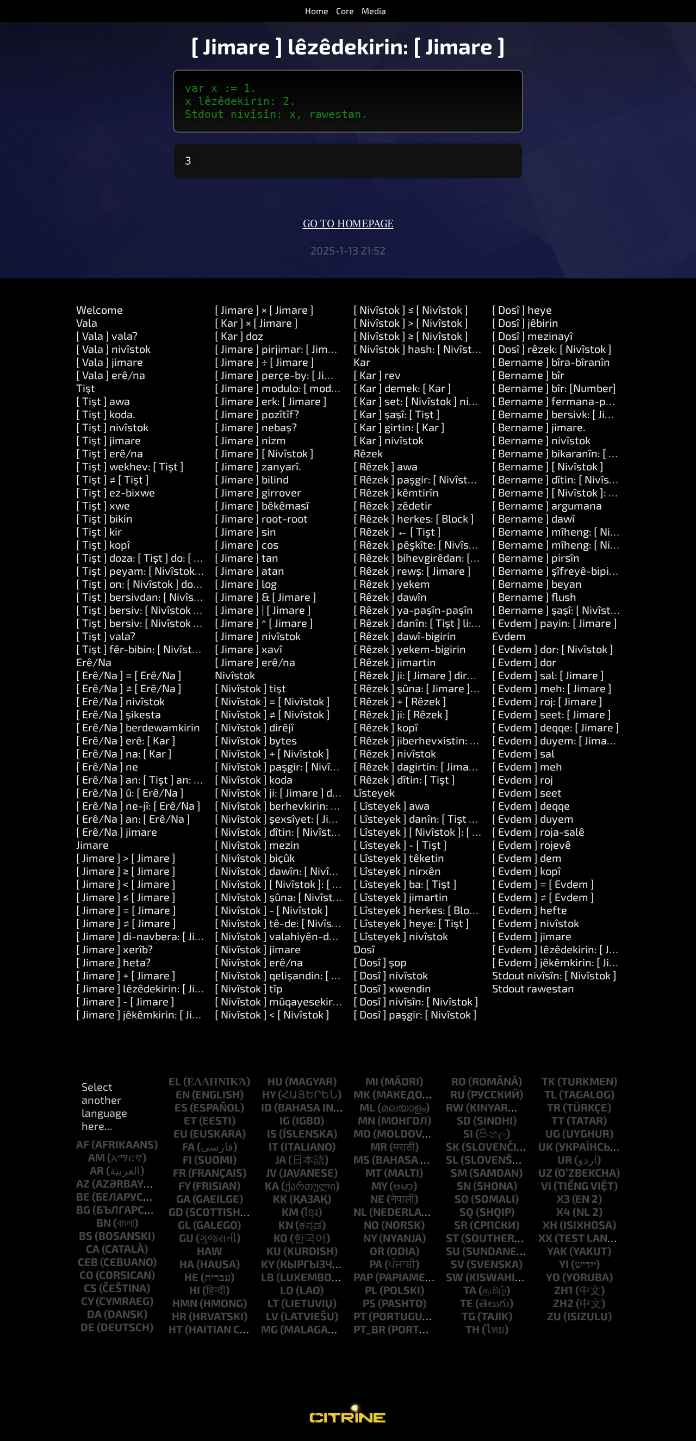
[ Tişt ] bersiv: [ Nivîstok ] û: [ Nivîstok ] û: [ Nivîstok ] (201, 622)
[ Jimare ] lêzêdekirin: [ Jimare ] (151, 988)
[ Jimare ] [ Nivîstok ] (264, 452)
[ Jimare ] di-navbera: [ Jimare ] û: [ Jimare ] (180, 935)
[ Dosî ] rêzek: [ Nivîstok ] (552, 348)
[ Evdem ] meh (527, 766)
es (181, 1107)
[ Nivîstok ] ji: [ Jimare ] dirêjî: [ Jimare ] (307, 792)
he (191, 1276)
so (462, 1198)
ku (273, 1250)
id (266, 1107)
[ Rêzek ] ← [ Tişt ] (397, 531)
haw (209, 1250)
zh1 (563, 1289)
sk (452, 1146)
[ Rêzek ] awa (385, 466)
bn (103, 1222)
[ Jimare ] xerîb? (114, 948)
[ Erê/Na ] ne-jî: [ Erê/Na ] (138, 805)
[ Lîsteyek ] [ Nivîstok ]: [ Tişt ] (425, 831)
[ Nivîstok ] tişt (250, 687)
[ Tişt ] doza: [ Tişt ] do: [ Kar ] (146, 557)
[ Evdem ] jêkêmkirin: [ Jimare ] (566, 961)
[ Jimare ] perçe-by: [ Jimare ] (285, 374)
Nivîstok (235, 674)
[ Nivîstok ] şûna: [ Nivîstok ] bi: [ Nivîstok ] (316, 896)
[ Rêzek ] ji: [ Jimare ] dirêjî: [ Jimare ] (440, 674)
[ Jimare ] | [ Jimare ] (263, 609)
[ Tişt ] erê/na (109, 452)
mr (378, 1146)
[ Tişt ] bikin (104, 518)
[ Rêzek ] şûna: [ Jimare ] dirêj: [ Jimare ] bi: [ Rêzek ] (477, 687)
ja (280, 1159)
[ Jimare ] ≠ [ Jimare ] (126, 922)
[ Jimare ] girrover (258, 492)
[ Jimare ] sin (245, 531)
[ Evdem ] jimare (531, 935)
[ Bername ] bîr (528, 374)
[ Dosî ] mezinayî (532, 335)
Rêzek (368, 452)
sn (464, 1185)
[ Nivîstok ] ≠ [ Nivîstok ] (272, 713)
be (83, 1196)
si (468, 1133)
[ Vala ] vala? (107, 335)
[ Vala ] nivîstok (113, 348)
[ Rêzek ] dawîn (390, 596)
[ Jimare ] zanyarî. (258, 466)
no (371, 1224)
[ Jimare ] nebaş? (256, 426)
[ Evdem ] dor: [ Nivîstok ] (552, 648)
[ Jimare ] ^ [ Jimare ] (264, 622)
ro (458, 1081)
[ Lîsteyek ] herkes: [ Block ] (419, 909)
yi (564, 1263)
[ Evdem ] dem (527, 857)
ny (370, 1237)
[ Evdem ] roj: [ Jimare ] (547, 700)
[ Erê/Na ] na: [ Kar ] (124, 753)
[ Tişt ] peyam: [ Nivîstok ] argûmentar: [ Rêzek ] (192, 570)
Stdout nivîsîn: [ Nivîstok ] (554, 975)
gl (184, 1224)
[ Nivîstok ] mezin (257, 844)
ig (284, 1120)
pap (363, 1276)
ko (281, 1237)
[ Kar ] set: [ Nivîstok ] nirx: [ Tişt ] (434, 400)
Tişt (85, 387)
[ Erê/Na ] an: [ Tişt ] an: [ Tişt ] (150, 779)
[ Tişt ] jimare (108, 439)
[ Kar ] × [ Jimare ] (256, 322)
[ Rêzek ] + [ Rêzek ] (399, 700)
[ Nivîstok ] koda (254, 779)
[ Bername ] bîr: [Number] (554, 387)
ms (361, 1159)
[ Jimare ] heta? (113, 961)
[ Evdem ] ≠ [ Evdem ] (543, 896)
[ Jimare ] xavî (248, 648)
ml (367, 1107)
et (190, 1120)
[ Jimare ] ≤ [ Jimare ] (126, 896)
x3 (563, 1198)
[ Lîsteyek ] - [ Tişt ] (400, 844)
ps (369, 1302)
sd (464, 1120)
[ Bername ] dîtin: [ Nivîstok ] (561, 479)
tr (554, 1107)
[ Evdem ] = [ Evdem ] (543, 883)
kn (285, 1224)
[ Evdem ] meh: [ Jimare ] (552, 687)
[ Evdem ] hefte (529, 909)
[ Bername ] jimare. (539, 426)
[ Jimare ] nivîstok (258, 635)
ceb (88, 1261)
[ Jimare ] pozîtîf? (257, 413)
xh (550, 1224)
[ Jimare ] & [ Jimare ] (265, 596)
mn (366, 1120)
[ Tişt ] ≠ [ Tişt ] (112, 479)
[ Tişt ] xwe (103, 505)
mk (361, 1094)
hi (194, 1289)
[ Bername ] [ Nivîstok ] (548, 466)
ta (469, 1289)
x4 (563, 1211)
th (472, 1329)
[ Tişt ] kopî (103, 544)
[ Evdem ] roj (522, 779)
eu (180, 1133)
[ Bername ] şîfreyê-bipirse (558, 570)
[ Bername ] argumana (547, 505)
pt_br (369, 1329)
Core (345, 10)
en (183, 1094)
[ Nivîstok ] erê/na (259, 961)
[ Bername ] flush (534, 596)
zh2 (563, 1302)
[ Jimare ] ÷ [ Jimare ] (264, 361)
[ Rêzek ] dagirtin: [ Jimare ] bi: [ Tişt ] (442, 766)
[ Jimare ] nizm (250, 439)
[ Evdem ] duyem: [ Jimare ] (557, 740)
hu (275, 1081)
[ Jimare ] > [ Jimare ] (126, 857)
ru (457, 1094)
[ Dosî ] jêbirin (525, 322)
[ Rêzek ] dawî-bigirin (404, 635)
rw (455, 1107)
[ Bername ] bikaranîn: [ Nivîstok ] (573, 452)
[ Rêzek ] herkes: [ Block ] (413, 518)
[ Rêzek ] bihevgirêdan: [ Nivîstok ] (436, 557)
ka (272, 1185)
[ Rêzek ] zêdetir (392, 505)
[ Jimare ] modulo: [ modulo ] (283, 387)
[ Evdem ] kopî (526, 870)
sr (461, 1224)
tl (550, 1094)
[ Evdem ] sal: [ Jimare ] (548, 674)
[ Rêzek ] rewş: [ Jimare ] (412, 570)
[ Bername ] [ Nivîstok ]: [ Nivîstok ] (576, 492)
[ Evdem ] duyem (533, 818)
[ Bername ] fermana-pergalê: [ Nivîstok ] (593, 400)
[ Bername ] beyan (537, 583)
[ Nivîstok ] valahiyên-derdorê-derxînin (311, 935)
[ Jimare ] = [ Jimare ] (126, 909)
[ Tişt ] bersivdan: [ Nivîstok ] (145, 596)
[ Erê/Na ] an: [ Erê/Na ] (133, 818)
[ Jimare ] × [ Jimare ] (264, 309)
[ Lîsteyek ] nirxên (397, 870)
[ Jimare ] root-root (261, 518)
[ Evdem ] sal (523, 753)
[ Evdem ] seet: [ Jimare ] (551, 713)
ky (267, 1263)
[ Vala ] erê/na (110, 374)
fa (188, 1146)
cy (87, 1300)
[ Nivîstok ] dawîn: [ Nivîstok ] (285, 870)
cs (90, 1287)
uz (545, 1172)
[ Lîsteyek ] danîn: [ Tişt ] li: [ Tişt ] (435, 818)
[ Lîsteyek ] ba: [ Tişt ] (405, 883)
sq (466, 1211)
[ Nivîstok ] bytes (256, 740)
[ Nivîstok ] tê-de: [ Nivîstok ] (284, 922)
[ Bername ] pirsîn (536, 557)
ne (377, 1198)
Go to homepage (348, 224)
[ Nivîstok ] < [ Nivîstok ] (272, 1014)
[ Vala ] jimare (109, 361)
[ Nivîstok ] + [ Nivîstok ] (272, 753)
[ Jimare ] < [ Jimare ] (126, 883)
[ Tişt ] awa (103, 400)
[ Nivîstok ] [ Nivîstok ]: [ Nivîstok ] (296, 883)
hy (269, 1094)
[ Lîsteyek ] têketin (398, 857)
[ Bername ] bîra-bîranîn (551, 361)
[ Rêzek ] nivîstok (394, 753)
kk (280, 1198)
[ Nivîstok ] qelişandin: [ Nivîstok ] (296, 975)
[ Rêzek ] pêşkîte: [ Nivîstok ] (421, 544)
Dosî (364, 948)
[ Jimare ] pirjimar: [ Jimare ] (282, 348)
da (94, 1313)
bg (83, 1209)
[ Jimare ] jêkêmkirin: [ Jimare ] (150, 1014)
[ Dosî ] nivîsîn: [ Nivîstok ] (415, 1001)
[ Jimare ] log (246, 583)
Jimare (92, 844)
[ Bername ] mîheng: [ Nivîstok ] (569, 531)
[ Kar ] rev (377, 374)
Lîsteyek (374, 792)
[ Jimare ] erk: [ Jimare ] (271, 400)
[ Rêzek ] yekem (391, 583)
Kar (361, 361)
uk (545, 1146)
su (453, 1250)
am (96, 1157)
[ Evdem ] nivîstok (535, 922)
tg (468, 1315)
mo (362, 1133)
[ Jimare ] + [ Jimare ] (126, 975)
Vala (86, 322)
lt (273, 1302)
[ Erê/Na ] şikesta (118, 713)
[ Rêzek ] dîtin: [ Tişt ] (404, 779)
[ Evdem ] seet (527, 792)
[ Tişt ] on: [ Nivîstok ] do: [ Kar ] (151, 583)
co (86, 1274)
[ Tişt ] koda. (105, 413)
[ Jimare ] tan (246, 557)
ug (552, 1133)
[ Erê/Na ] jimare (116, 831)
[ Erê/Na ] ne (107, 766)
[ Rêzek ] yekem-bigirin (409, 648)
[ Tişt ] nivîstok (112, 426)
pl (371, 1289)
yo (553, 1276)
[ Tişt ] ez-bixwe (115, 492)
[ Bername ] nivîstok (541, 439)
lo (287, 1289)
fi (187, 1159)
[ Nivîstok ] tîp (249, 988)
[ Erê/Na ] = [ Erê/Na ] (129, 674)
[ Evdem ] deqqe (531, 805)
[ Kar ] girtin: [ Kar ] (399, 426)
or (377, 1250)
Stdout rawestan (533, 988)
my (379, 1185)
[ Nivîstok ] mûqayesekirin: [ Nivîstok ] (307, 1001)
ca (93, 1248)
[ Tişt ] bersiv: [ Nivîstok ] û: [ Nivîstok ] (169, 609)
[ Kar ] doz (239, 335)
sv (457, 1263)
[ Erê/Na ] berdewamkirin (138, 727)
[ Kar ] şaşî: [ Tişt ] (396, 413)
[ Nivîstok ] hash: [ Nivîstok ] (421, 348)
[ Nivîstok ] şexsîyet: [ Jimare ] (288, 818)
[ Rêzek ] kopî (385, 727)
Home (316, 10)
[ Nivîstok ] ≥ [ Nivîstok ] (410, 335)
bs (85, 1235)
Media (374, 10)
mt (373, 1172)
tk (548, 1081)
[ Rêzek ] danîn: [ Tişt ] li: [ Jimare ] (435, 622)
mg (269, 1329)
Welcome (99, 309)
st (452, 1237)
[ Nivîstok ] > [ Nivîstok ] (410, 322)
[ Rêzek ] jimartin (394, 661)
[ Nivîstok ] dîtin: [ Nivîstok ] (282, 831)
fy (184, 1185)
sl (452, 1159)
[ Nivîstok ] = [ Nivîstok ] (272, 700)
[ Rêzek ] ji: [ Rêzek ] (401, 713)
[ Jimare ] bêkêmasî (262, 505)
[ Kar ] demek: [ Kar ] (402, 387)
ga (183, 1198)
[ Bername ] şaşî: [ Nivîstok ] (560, 609)
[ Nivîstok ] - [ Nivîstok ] (271, 909)
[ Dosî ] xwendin (392, 988)
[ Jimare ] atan (249, 570)
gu (186, 1237)
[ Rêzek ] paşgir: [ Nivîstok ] (419, 479)
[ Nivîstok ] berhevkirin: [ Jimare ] (295, 805)
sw (454, 1276)
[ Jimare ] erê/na (255, 661)
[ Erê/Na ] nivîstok (120, 700)
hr (179, 1315)
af (82, 1144)
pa (375, 1263)
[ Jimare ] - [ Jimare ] (125, 1001)
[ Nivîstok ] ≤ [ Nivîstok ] (410, 309)
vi (546, 1185)
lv (272, 1315)
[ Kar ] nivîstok (388, 439)
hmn (184, 1302)
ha (186, 1263)
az (83, 1183)
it (273, 1146)
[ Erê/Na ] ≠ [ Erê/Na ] (129, 687)
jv (271, 1172)
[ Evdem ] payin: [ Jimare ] (554, 622)
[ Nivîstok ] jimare (258, 948)
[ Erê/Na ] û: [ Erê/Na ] (130, 792)
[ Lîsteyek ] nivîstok (400, 935)
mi (371, 1081)
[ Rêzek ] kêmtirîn (396, 492)
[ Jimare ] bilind (252, 479)
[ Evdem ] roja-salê (538, 831)
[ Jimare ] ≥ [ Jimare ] (126, 870)
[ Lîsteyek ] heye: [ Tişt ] (411, 922)
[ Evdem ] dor (524, 661)
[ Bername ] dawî (533, 518)
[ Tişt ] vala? (105, 635)
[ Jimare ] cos (246, 544)
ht (176, 1329)
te (466, 1302)
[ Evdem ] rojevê (531, 844)
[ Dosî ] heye (522, 309)
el (175, 1081)
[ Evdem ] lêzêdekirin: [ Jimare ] (568, 948)
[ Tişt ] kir (99, 531)
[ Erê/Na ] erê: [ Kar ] (126, 740)
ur (564, 1159)
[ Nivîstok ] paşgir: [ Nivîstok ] (286, 766)
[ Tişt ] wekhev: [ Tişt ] (130, 466)
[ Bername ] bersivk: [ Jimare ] (564, 413)
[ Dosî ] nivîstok (390, 975)
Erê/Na (93, 661)
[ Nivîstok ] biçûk (255, 857)
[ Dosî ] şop (380, 961)
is (272, 1133)
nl (360, 1211)
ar (97, 1170)
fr (179, 1172)
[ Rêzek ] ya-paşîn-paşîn (413, 609)
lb (267, 1276)
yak (557, 1250)
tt (557, 1120)
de (87, 1326)
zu (554, 1315)
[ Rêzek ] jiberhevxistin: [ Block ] (430, 740)
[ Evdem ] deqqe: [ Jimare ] (555, 727)
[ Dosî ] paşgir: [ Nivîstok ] (415, 1014)
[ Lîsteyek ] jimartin (400, 896)
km (290, 1211)
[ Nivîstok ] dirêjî (254, 727)
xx (545, 1237)
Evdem (509, 635)
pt (359, 1315)
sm (459, 1172)
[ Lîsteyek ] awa (391, 805)
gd (176, 1211)
